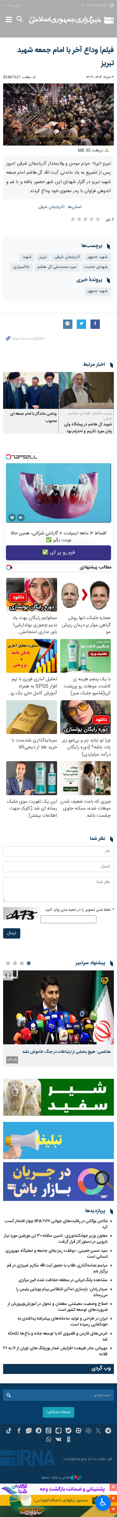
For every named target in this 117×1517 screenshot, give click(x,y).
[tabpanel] (58, 1018)
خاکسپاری (21, 267)
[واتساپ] (48, 1440)
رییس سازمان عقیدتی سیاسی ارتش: (90, 416)
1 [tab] (29, 963)
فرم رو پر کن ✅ (58, 552)
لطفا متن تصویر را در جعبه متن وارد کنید (79, 910)
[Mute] (21, 517)
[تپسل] (8, 457)
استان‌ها (74, 207)
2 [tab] (22, 963)
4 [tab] (8, 963)
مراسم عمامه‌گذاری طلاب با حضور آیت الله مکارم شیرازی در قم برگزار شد (57, 1268)
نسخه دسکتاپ (58, 1412)
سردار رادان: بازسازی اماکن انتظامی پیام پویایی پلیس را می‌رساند (62, 1292)
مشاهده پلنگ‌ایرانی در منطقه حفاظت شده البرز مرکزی (63, 1280)
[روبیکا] (88, 1431)
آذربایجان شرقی (51, 207)
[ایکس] (98, 1431)
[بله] (68, 1431)
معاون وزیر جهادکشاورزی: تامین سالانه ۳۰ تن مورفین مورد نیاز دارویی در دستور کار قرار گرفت (56, 1238)
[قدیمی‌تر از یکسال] (86, 390)
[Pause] (12, 517)
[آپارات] (78, 1431)
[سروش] (38, 1431)
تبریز (42, 257)
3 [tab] (15, 963)
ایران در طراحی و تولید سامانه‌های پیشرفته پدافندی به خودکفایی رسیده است (63, 1321)
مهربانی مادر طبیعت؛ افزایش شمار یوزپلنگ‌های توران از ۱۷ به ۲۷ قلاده (55, 1351)
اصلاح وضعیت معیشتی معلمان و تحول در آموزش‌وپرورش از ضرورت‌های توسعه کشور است (58, 1307)
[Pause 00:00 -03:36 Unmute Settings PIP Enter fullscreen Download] (58, 114)
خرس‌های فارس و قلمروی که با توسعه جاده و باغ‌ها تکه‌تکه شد (58, 1336)
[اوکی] (68, 1440)
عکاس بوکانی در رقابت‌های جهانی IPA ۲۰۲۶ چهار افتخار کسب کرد (56, 1224)
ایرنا (65, 20)
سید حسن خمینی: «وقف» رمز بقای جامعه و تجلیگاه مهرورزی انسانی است (56, 1253)
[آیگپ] (58, 1431)
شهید (27, 257)
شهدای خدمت (96, 267)
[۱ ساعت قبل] (58, 1007)
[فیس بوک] (19, 1431)
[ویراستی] (29, 1431)
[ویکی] (58, 1440)
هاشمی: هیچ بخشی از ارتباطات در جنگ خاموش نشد (66, 1052)
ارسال (11, 933)
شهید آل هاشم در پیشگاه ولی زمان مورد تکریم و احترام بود (88, 428)
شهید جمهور (98, 257)
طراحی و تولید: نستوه (56, 1477)
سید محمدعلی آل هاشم (56, 267)
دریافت (91, 150)
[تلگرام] (108, 1431)
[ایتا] (48, 1431)
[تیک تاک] (9, 1431)
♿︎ (103, 1502)
